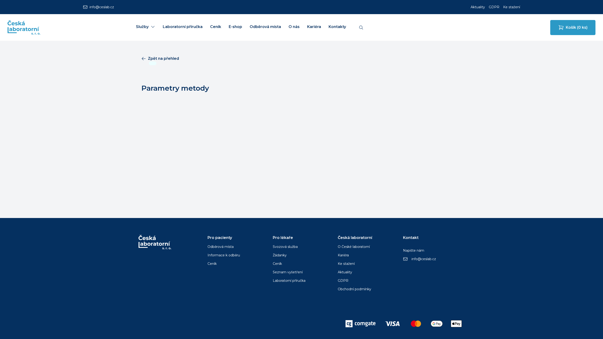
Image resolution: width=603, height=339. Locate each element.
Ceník (212, 264)
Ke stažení (511, 7)
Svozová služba (285, 247)
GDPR (494, 7)
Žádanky (280, 255)
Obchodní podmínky (354, 289)
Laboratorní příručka (289, 280)
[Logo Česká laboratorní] (24, 27)
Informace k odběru (224, 255)
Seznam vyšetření (288, 272)
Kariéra (343, 255)
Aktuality (478, 7)
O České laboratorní (354, 247)
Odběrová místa (221, 247)
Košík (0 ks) (576, 27)
